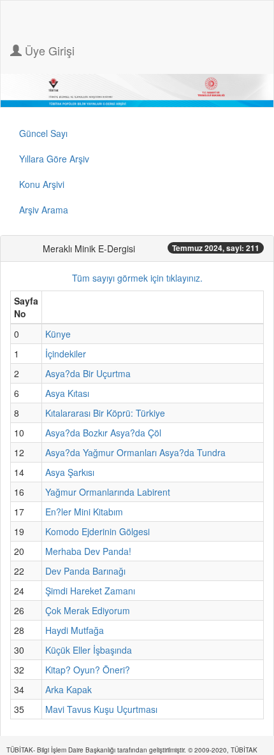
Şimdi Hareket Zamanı (90, 590)
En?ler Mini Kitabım (84, 511)
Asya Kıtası (67, 393)
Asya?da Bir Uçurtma (88, 373)
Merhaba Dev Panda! (88, 551)
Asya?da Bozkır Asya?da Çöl (103, 432)
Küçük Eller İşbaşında (88, 650)
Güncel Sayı (43, 133)
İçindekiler (65, 353)
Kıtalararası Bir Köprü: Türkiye (105, 412)
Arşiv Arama (43, 209)
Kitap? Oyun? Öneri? (87, 669)
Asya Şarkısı (69, 472)
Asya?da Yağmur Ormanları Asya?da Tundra (135, 452)
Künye (58, 333)
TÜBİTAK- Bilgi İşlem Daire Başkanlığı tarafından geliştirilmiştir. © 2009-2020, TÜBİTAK (131, 749)
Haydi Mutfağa (74, 630)
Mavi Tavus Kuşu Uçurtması (101, 709)
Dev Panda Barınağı (85, 570)
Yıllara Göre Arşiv (54, 158)
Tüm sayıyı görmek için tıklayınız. (137, 277)
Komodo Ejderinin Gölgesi (97, 531)
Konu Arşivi (41, 184)
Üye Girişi (48, 50)
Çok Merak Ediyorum (87, 610)
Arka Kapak (68, 689)
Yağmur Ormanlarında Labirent (107, 491)
